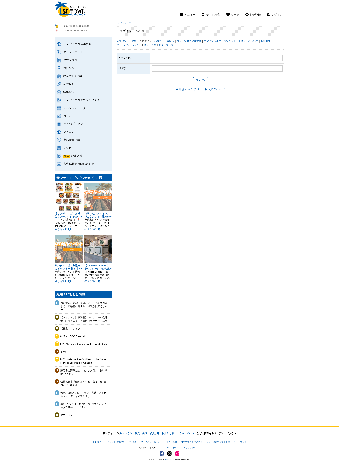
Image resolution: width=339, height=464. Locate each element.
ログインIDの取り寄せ (189, 41)
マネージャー (67, 415)
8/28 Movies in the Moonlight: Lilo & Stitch (83, 343)
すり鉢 (64, 351)
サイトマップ (166, 45)
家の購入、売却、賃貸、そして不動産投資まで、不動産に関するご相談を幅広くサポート (83, 306)
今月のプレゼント (74, 123)
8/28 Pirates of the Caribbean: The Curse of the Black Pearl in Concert (83, 361)
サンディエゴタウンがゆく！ (81, 99)
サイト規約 (150, 45)
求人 (152, 433)
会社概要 (265, 41)
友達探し (69, 84)
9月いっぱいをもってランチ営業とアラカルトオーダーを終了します (83, 394)
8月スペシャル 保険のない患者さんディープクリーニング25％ (83, 405)
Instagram (177, 453)
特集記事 (69, 92)
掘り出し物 (168, 433)
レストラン (126, 433)
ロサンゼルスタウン (169, 447)
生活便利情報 (71, 139)
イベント (192, 433)
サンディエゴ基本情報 (77, 44)
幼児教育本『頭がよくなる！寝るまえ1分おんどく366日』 (83, 383)
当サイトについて (248, 41)
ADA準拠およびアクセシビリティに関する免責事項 (205, 442)
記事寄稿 (76, 155)
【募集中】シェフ (70, 328)
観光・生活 (141, 433)
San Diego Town (70, 10)
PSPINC (168, 459)
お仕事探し (70, 68)
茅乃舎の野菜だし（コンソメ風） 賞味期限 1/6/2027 (83, 372)
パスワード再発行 (164, 41)
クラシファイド (73, 51)
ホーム (120, 23)
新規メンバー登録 (126, 41)
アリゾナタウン (190, 447)
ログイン (128, 23)
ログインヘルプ (212, 41)
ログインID (124, 58)
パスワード (124, 68)
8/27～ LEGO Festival (72, 336)
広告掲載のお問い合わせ (78, 163)
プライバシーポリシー (129, 45)
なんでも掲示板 (73, 75)
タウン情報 (70, 60)
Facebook (162, 453)
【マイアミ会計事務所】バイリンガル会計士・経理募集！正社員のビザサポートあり (83, 319)
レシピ (67, 147)
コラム (67, 115)
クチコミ (69, 131)
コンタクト (230, 41)
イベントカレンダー (76, 108)
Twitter (169, 453)
